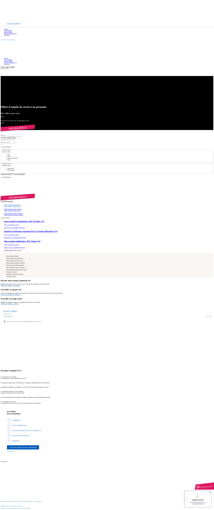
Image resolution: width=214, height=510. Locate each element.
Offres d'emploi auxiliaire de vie (12, 206)
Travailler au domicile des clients (14, 274)
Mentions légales (11, 475)
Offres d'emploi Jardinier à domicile (15, 263)
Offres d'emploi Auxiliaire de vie (14, 260)
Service (3, 135)
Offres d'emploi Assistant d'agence (15, 265)
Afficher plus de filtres (6, 174)
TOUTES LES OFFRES (13, 23)
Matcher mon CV (18, 128)
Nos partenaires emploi (13, 461)
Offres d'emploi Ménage (12, 256)
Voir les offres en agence (10, 294)
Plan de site (10, 463)
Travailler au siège (11, 276)
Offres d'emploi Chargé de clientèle (15, 267)
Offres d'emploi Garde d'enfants (14, 258)
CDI (8, 154)
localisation (4, 137)
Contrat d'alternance (12, 158)
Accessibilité (7, 479)
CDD (8, 156)
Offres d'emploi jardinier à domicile (13, 213)
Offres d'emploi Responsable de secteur (16, 269)
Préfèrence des (12, 478)
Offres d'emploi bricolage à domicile (13, 215)
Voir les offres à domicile (10, 285)
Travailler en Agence (11, 272)
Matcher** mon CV (9, 20)
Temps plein (10, 168)
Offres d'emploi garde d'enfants (12, 205)
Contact (9, 460)
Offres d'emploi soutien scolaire (12, 210)
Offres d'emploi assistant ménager (13, 209)
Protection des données (13, 476)
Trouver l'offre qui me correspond (23, 447)
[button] (107, 152)
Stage (8, 160)
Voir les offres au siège (10, 303)
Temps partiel (10, 170)
